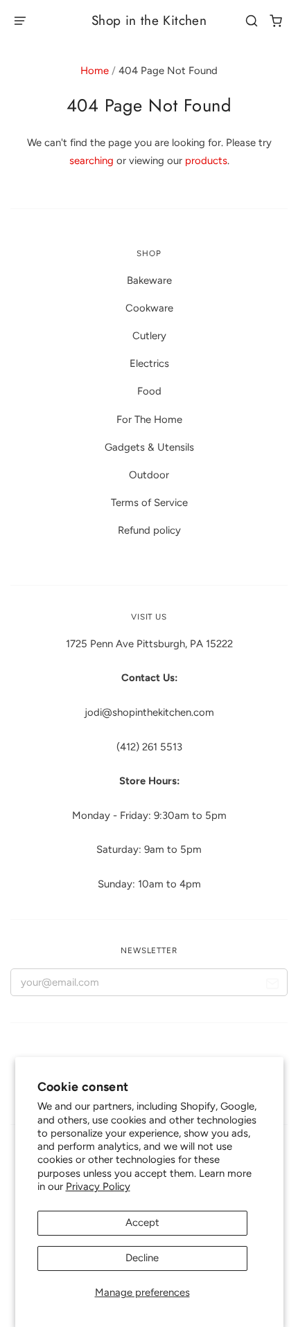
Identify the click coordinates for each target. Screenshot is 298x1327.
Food (149, 391)
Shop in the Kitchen (149, 20)
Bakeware (149, 280)
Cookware (149, 308)
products (206, 160)
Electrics (149, 363)
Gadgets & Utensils (149, 447)
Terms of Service (149, 502)
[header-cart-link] (276, 21)
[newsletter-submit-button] (272, 985)
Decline (142, 1258)
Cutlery (149, 336)
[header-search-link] (252, 21)
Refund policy (149, 530)
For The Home (149, 419)
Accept (142, 1222)
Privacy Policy (98, 1186)
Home (94, 70)
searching (91, 160)
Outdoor (149, 475)
